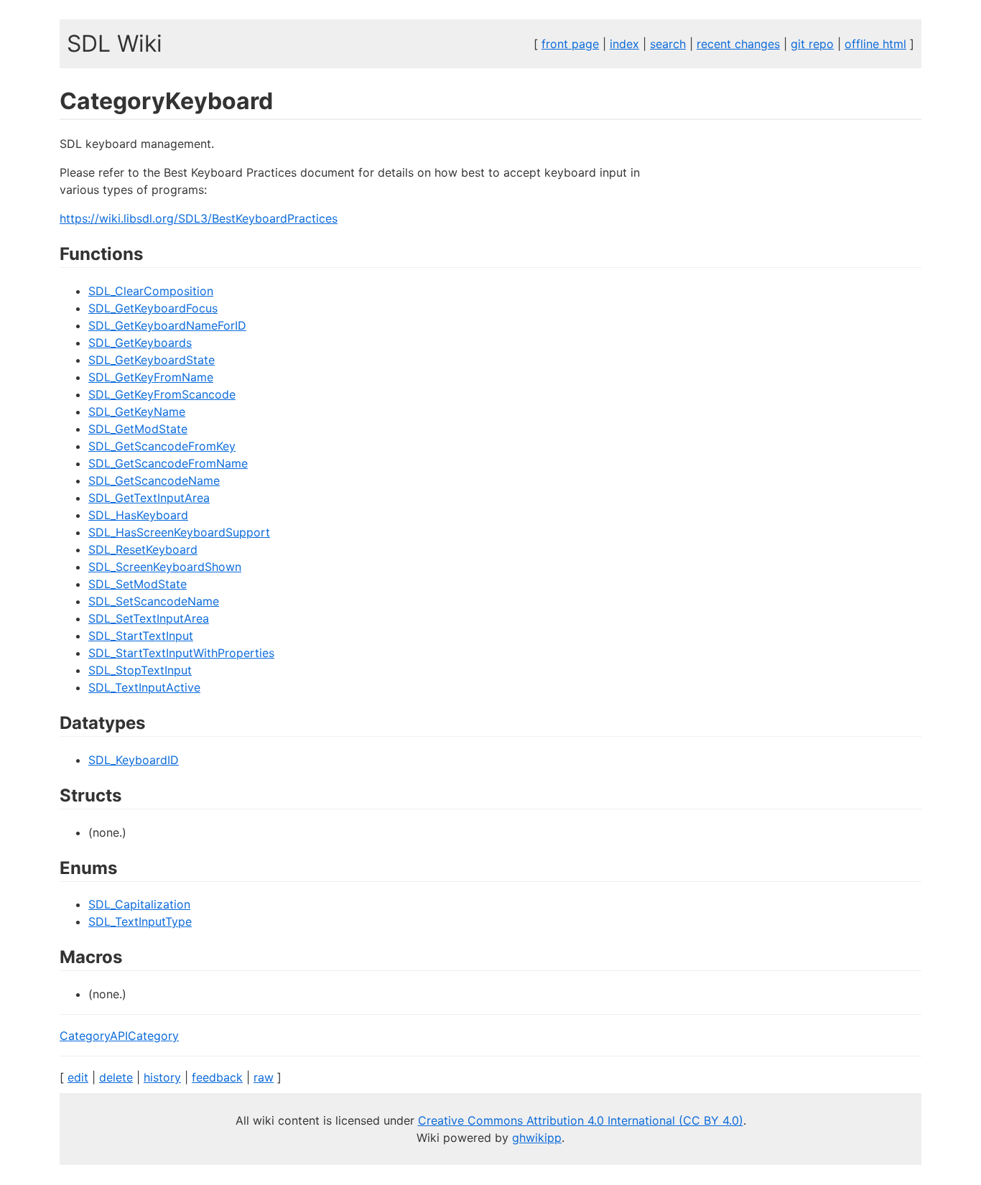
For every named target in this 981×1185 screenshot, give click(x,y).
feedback (217, 1077)
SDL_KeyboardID (133, 760)
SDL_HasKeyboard (138, 515)
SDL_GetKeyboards (140, 342)
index (624, 44)
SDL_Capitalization (139, 904)
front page (570, 44)
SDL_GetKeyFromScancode (162, 394)
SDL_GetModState (137, 429)
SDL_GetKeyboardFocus (153, 308)
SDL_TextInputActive (144, 687)
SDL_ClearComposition (150, 291)
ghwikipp (537, 1137)
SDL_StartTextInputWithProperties (181, 653)
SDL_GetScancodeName (154, 480)
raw (264, 1077)
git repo (812, 44)
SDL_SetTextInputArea (148, 618)
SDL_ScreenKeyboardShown (164, 566)
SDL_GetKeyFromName (150, 377)
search (668, 44)
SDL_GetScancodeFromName (168, 463)
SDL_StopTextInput (140, 670)
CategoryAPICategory (119, 1035)
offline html (875, 44)
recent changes (738, 44)
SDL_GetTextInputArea (149, 498)
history (162, 1077)
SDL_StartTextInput (140, 635)
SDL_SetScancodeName (153, 601)
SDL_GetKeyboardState (151, 360)
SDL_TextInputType (140, 921)
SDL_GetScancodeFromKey (162, 446)
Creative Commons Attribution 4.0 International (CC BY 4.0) (580, 1120)
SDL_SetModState (137, 584)
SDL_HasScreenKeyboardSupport (179, 532)
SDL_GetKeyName (136, 411)
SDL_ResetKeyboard (142, 549)
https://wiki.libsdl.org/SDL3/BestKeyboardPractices (199, 218)
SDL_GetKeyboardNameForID (167, 325)
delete (116, 1077)
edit (78, 1077)
